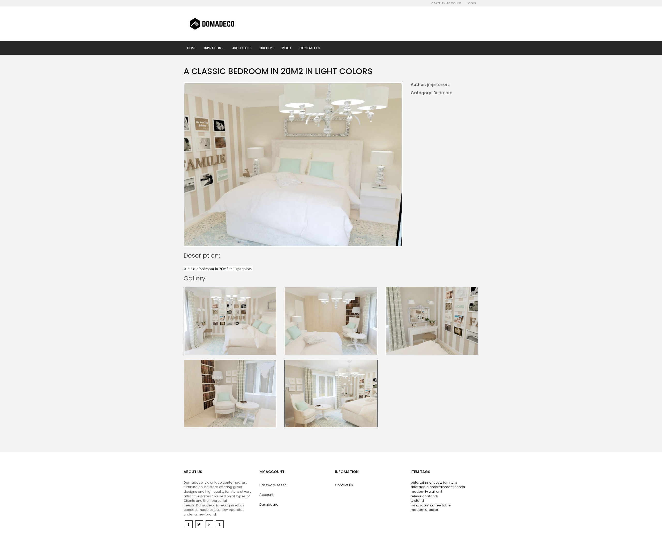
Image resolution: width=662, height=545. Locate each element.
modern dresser (424, 509)
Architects (242, 48)
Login (471, 3)
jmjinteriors (438, 85)
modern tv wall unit (426, 491)
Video (286, 48)
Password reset (272, 485)
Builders (267, 48)
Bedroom (442, 93)
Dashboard (269, 504)
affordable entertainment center (438, 486)
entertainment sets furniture (434, 482)
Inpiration (213, 48)
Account (266, 494)
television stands (425, 496)
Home (191, 48)
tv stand (417, 500)
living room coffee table (431, 505)
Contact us (309, 48)
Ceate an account (446, 3)
